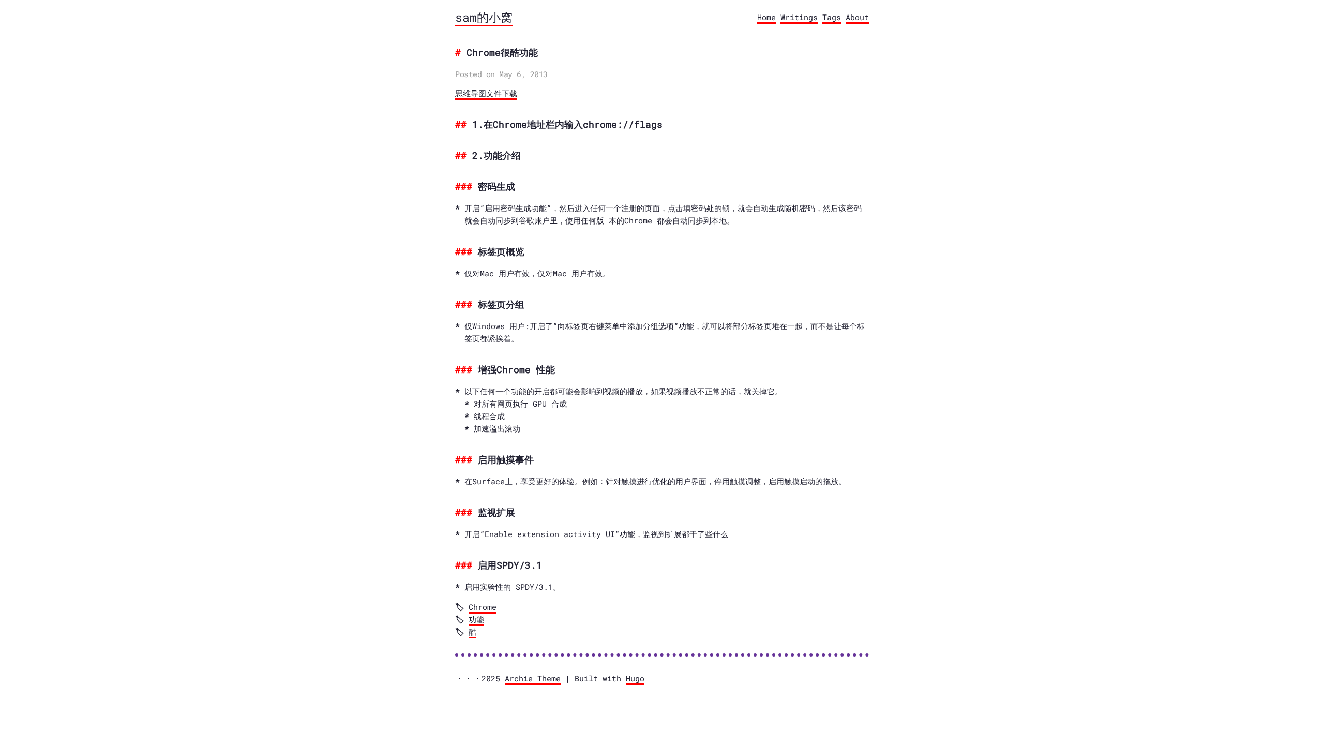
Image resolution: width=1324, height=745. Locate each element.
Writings (799, 17)
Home (766, 17)
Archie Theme (533, 678)
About (857, 17)
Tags (831, 17)
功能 (476, 619)
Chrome (482, 607)
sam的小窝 (484, 17)
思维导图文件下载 (486, 93)
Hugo (635, 678)
